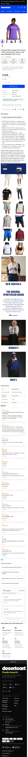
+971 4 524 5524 (9, 732)
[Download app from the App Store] (16, 747)
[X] (6, 691)
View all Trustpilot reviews (13, 619)
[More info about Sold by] (19, 90)
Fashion (24, 11)
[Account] (21, 7)
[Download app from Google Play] (6, 747)
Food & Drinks (17, 11)
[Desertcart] (5, 7)
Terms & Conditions (8, 751)
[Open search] (19, 7)
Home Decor (9, 11)
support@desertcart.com (11, 727)
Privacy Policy (6, 753)
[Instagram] (3, 691)
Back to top (13, 661)
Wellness (3, 11)
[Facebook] (9, 691)
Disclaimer (5, 755)
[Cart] (24, 7)
